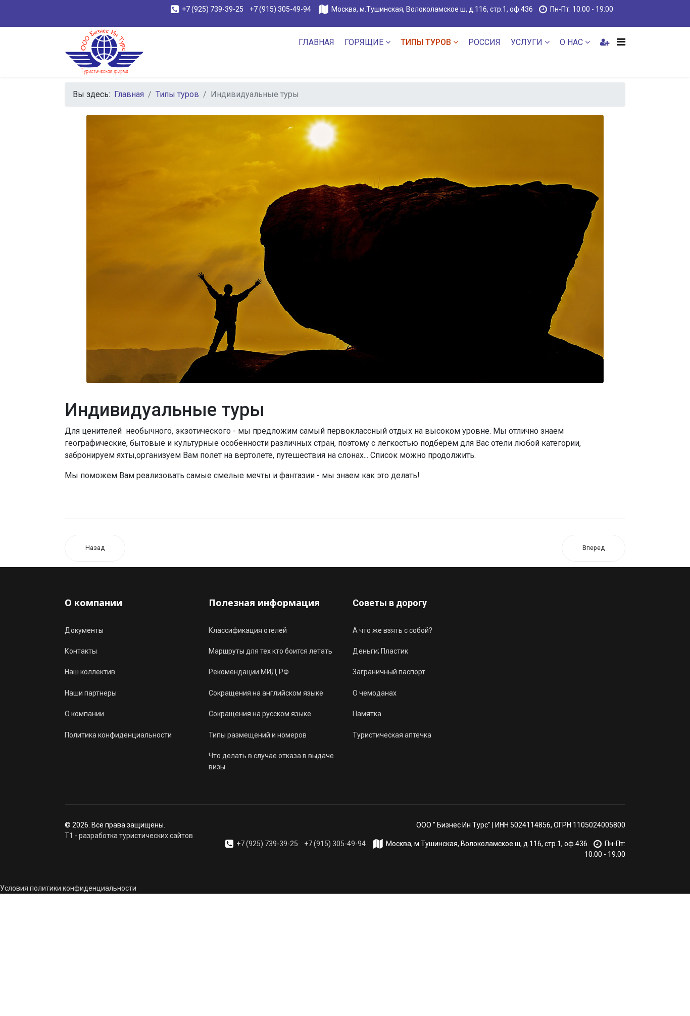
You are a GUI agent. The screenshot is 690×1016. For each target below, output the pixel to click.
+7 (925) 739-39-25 (212, 9)
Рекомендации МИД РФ (249, 672)
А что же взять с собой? (392, 630)
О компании (84, 714)
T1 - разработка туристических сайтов (129, 836)
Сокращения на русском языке (260, 714)
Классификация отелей (248, 630)
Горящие (363, 42)
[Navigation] (621, 42)
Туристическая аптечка (392, 735)
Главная (316, 42)
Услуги (527, 42)
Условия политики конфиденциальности (68, 888)
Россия (484, 42)
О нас (571, 42)
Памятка (367, 714)
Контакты (81, 651)
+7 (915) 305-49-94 (281, 9)
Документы (84, 630)
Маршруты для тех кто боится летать (270, 651)
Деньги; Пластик (380, 651)
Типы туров (426, 42)
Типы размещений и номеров (258, 735)
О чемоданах (375, 693)
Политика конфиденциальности (118, 735)
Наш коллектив (90, 672)
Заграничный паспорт (389, 672)
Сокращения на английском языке (266, 693)
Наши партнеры (91, 693)
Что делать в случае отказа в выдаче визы (271, 761)
